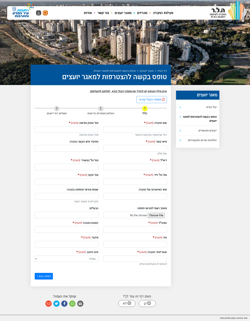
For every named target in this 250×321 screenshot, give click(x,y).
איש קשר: (156, 142)
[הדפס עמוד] (80, 303)
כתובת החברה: (85, 223)
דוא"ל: (158, 160)
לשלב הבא (45, 276)
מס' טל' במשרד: (84, 160)
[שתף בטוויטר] (56, 303)
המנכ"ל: (157, 223)
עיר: (160, 237)
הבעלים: (93, 208)
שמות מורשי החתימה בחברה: (82, 190)
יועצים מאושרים (207, 131)
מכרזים (142, 13)
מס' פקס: (88, 175)
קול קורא (211, 107)
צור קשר (103, 13)
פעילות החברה (163, 13)
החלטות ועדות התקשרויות (202, 140)
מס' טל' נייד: (155, 175)
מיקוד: (89, 237)
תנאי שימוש (242, 318)
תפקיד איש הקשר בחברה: (83, 142)
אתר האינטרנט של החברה (153, 190)
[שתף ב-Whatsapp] (72, 303)
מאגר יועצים (123, 13)
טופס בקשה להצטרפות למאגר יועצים (200, 119)
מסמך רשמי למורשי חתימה (152, 208)
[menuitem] (163, 13)
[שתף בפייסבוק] (64, 303)
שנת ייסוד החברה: (152, 252)
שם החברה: (155, 123)
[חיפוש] (45, 12)
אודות (88, 13)
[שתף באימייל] (48, 303)
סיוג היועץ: (87, 252)
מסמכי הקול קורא (149, 99)
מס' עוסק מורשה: (83, 123)
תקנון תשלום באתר (228, 318)
